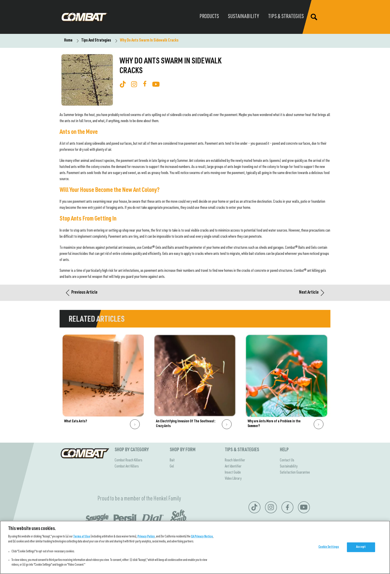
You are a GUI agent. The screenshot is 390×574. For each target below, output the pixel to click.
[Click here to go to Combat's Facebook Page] (145, 83)
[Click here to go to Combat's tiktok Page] (122, 84)
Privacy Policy (146, 536)
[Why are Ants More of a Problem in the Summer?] (286, 383)
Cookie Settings (328, 547)
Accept (361, 547)
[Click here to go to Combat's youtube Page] (156, 84)
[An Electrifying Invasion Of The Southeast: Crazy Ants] (195, 383)
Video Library (233, 479)
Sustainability (288, 467)
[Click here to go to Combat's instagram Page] (134, 84)
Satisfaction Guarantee (295, 473)
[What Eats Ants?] (103, 383)
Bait (172, 460)
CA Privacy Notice (202, 536)
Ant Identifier (233, 467)
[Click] (135, 424)
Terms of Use (81, 536)
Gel (172, 467)
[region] (195, 547)
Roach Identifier (235, 460)
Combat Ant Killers (127, 467)
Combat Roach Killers (128, 460)
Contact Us (287, 460)
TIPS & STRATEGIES (242, 450)
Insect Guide (233, 473)
